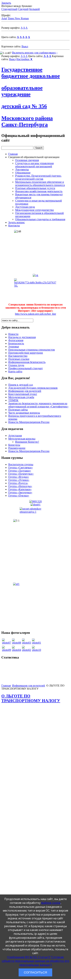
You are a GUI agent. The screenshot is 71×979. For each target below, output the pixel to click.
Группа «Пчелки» (18, 495)
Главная (13, 153)
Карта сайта (15, 371)
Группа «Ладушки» (19, 470)
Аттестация (15, 435)
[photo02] (26, 649)
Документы (22, 169)
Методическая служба (21, 397)
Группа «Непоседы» (20, 486)
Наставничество (17, 355)
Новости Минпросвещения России (28, 422)
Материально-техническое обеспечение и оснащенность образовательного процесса (40, 183)
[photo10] (36, 649)
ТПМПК (13, 400)
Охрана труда (16, 365)
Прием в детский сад (20, 384)
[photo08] (16, 642)
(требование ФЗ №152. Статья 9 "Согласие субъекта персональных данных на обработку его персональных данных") (35, 961)
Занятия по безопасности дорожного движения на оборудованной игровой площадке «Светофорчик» (38, 405)
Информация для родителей (24, 390)
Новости (13, 334)
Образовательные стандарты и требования (40, 219)
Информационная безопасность (26, 362)
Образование (23, 172)
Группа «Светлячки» (20, 467)
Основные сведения (27, 160)
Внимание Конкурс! (27, 441)
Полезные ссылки (18, 359)
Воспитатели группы (20, 464)
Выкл (25, 46)
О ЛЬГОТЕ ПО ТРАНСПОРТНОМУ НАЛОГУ (30, 698)
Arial (4, 18)
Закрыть (6, 2)
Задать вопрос (16, 222)
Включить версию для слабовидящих (34, 52)
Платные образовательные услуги (35, 188)
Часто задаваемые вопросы (24, 412)
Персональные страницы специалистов (31, 349)
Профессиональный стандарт (25, 368)
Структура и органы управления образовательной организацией (34, 165)
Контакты (14, 225)
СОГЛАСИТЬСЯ (35, 972)
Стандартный (9, 9)
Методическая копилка (21, 438)
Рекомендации (16, 448)
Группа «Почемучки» (21, 473)
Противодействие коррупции (25, 352)
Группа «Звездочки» (20, 492)
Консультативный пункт (22, 394)
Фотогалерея (15, 340)
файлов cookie (50, 903)
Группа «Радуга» (18, 483)
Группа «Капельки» (20, 489)
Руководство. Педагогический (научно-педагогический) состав (38, 177)
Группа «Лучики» (18, 480)
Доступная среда (25, 206)
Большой (34, 9)
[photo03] (26, 642)
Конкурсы (14, 444)
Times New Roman (18, 18)
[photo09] (6, 649)
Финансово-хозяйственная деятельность (38, 191)
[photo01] (36, 642)
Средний (23, 9)
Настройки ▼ (24, 59)
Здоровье (13, 346)
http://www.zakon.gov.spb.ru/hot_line (35, 313)
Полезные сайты (18, 409)
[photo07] (6, 642)
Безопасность (16, 343)
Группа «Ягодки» (18, 476)
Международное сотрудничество (34, 209)
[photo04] (16, 649)
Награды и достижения (22, 337)
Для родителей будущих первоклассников (33, 387)
